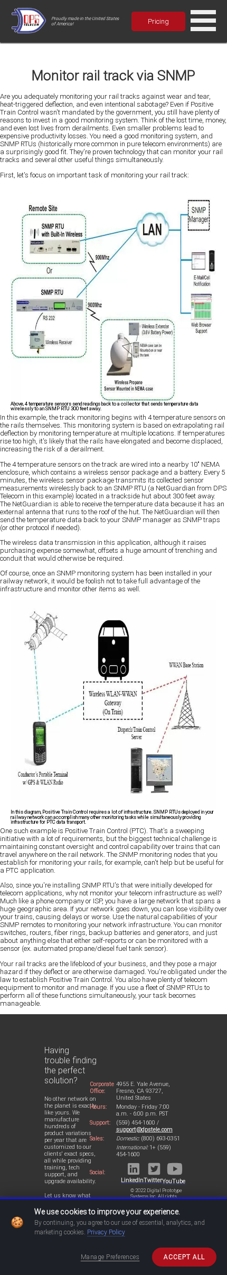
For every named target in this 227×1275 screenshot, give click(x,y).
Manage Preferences (110, 1257)
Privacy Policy (106, 1232)
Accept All (184, 1257)
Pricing (158, 21)
